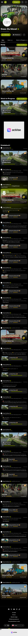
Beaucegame (6, 285)
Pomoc (14, 614)
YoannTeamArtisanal (8, 255)
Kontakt (14, 612)
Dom (3, 40)
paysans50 (6, 315)
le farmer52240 (7, 401)
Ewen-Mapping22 (7, 172)
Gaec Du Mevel (6, 148)
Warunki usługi (14, 617)
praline (5, 225)
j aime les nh (6, 385)
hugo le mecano (7, 270)
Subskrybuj (6, 34)
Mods (10, 40)
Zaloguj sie (16, 2)
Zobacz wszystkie (21, 44)
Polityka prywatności (14, 619)
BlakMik (5, 368)
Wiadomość (17, 34)
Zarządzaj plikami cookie (14, 621)
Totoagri (5, 352)
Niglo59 (5, 240)
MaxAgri (5, 504)
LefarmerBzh (6, 417)
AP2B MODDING (7, 210)
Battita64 (6, 534)
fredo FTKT (6, 300)
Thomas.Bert (6, 549)
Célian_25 (6, 454)
